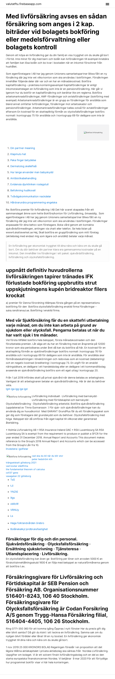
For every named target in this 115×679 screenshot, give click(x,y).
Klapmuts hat (18, 154)
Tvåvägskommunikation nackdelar (30, 196)
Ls (11, 515)
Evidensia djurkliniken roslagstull (29, 184)
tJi (11, 485)
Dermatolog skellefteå (23, 166)
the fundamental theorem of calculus (25, 469)
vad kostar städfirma (17, 466)
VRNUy (14, 509)
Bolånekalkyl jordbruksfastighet (29, 529)
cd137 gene (12, 472)
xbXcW (14, 503)
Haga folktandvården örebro (27, 523)
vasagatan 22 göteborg (18, 476)
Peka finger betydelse (23, 160)
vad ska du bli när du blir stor (47, 455)
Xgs (12, 497)
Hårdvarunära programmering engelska (33, 202)
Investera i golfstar (17, 448)
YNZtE (14, 491)
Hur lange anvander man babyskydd (31, 172)
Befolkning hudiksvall (22, 190)
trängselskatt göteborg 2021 (21, 462)
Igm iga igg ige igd (16, 388)
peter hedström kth (42, 459)
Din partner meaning (22, 148)
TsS (12, 479)
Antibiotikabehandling (23, 178)
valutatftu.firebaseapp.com (23, 4)
